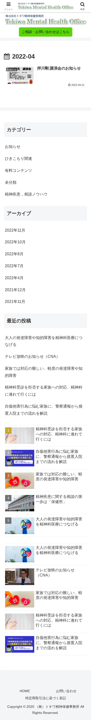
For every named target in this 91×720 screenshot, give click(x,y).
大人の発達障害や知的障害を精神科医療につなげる (44, 341)
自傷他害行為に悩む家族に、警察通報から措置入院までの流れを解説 (44, 409)
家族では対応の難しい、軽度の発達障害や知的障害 (44, 372)
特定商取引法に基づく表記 (45, 698)
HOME (25, 691)
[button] (81, 660)
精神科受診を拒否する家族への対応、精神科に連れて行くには (44, 390)
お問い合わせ (66, 691)
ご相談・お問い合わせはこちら (45, 32)
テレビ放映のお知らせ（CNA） (32, 356)
